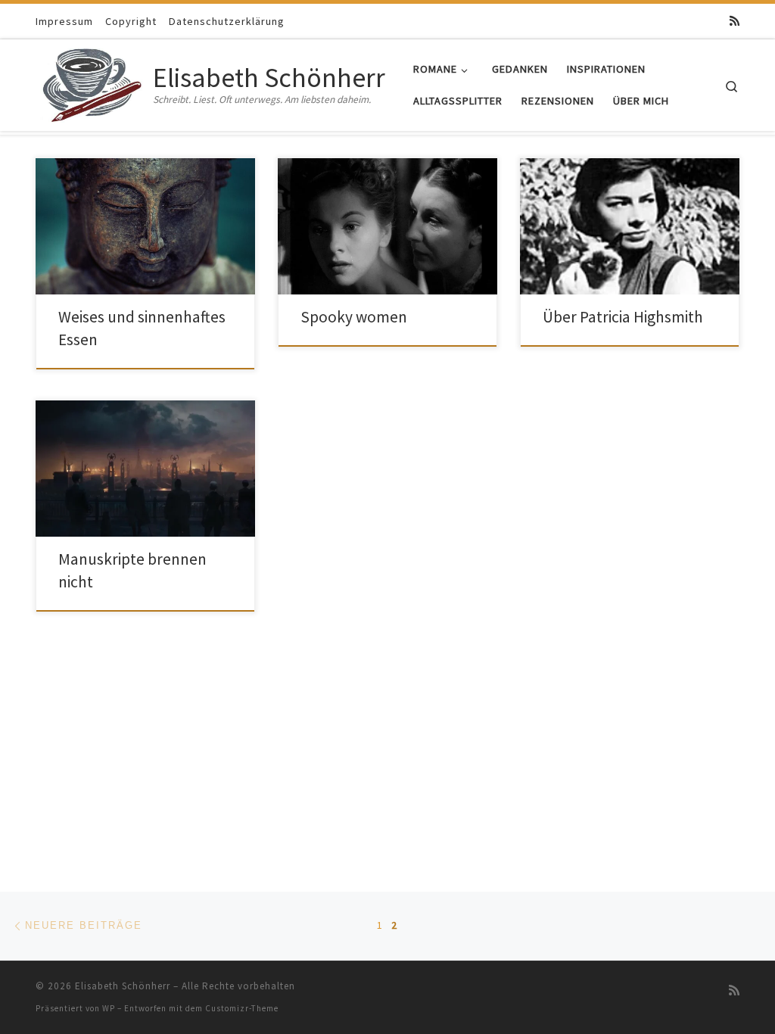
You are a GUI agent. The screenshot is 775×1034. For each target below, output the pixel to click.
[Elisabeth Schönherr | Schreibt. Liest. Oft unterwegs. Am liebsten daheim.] (92, 82)
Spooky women (353, 317)
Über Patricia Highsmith (623, 317)
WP (108, 1008)
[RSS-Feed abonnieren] (734, 21)
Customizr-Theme (242, 1008)
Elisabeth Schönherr (122, 985)
